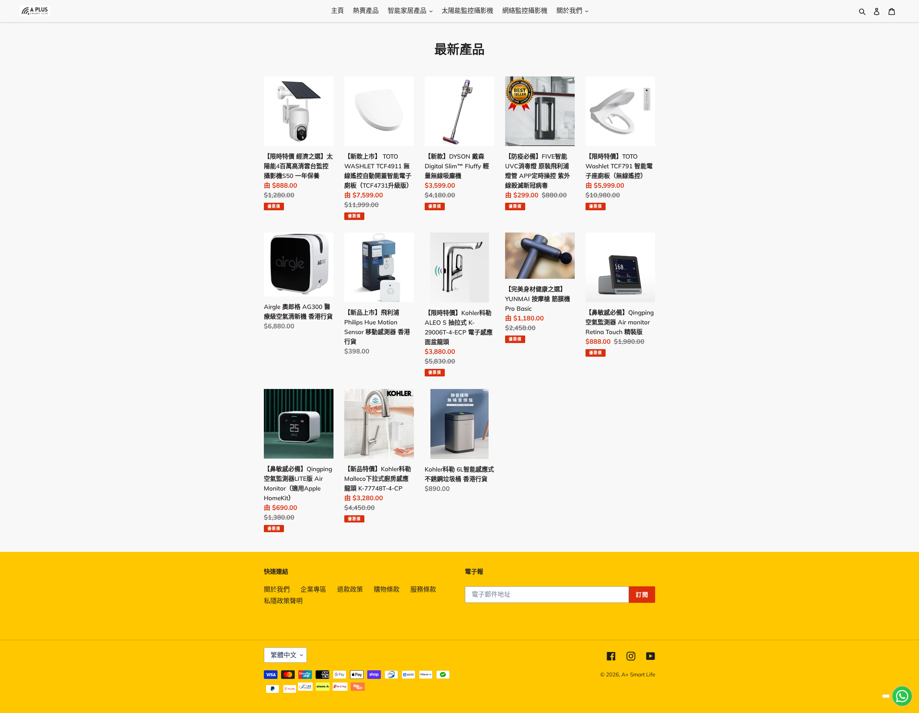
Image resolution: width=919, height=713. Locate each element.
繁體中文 (284, 655)
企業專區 (313, 589)
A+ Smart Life (638, 674)
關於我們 (277, 589)
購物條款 (387, 589)
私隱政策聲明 (283, 601)
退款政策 (350, 589)
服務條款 (423, 589)
